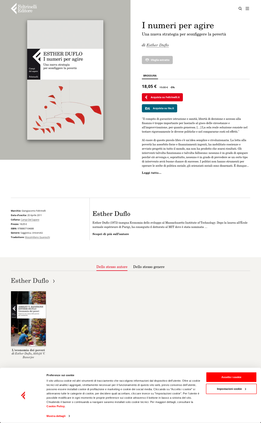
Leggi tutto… (151, 173)
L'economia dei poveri (28, 350)
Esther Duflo (157, 45)
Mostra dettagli (56, 415)
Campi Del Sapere (30, 219)
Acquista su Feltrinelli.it (165, 97)
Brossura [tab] (150, 75)
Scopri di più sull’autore (111, 234)
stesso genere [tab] (149, 266)
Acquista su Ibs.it (163, 108)
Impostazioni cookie (229, 388)
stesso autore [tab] (111, 266)
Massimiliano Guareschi (37, 237)
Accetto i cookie (231, 377)
